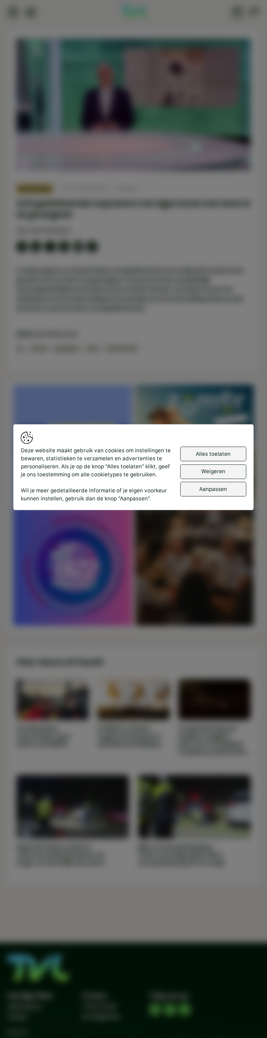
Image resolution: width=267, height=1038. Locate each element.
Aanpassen (213, 488)
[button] (135, 106)
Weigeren (213, 471)
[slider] (133, 147)
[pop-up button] (227, 159)
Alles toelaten (213, 453)
